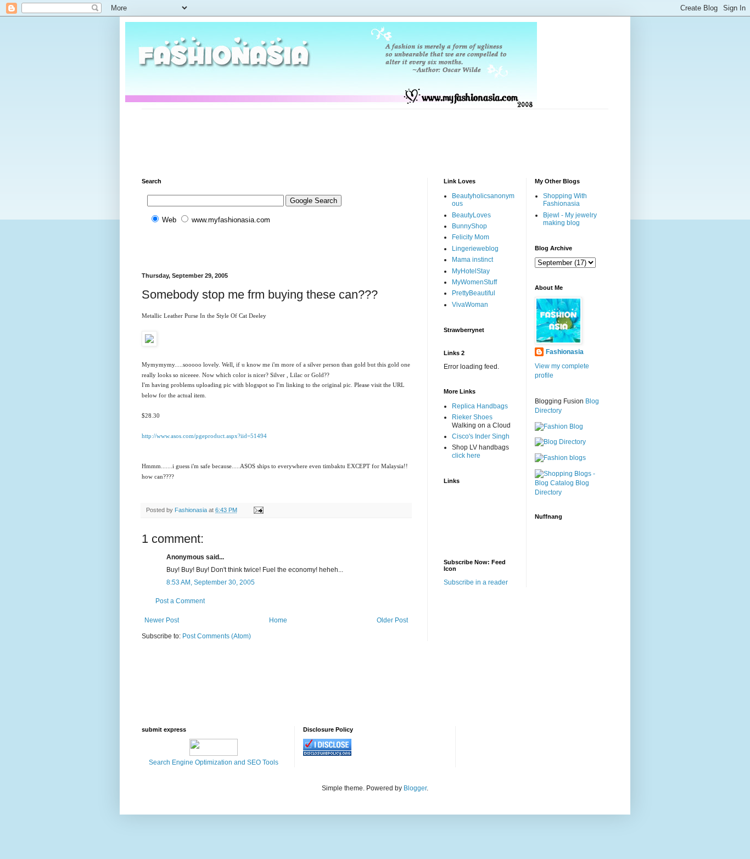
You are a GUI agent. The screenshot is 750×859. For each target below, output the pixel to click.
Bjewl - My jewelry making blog (570, 219)
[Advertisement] (341, 134)
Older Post (392, 620)
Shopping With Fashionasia (565, 199)
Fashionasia (565, 352)
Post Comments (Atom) (216, 636)
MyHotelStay (471, 271)
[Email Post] (258, 510)
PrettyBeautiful (473, 293)
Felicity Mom (470, 237)
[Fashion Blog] (559, 426)
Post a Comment (180, 601)
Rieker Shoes (472, 417)
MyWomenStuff (474, 282)
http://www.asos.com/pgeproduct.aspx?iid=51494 (204, 436)
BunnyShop (469, 226)
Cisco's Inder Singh (481, 436)
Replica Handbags (480, 406)
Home (278, 620)
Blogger (415, 788)
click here (466, 455)
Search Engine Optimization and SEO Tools (213, 762)
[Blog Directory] (560, 442)
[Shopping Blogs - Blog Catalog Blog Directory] (572, 492)
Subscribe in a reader (476, 582)
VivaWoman (470, 304)
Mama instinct (472, 259)
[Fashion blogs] (560, 458)
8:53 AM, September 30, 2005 (210, 582)
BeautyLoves (471, 215)
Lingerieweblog (475, 248)
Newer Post (161, 620)
